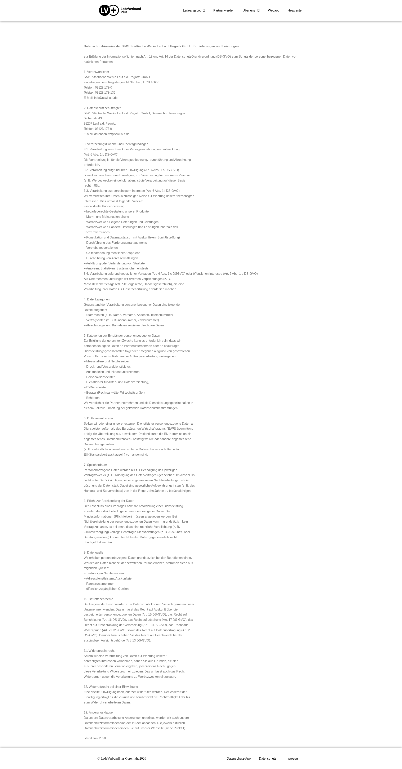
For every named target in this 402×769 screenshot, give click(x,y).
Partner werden (223, 10)
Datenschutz (267, 758)
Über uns (249, 10)
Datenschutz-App (239, 758)
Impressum (292, 758)
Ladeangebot (192, 10)
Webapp (273, 10)
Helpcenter (295, 10)
